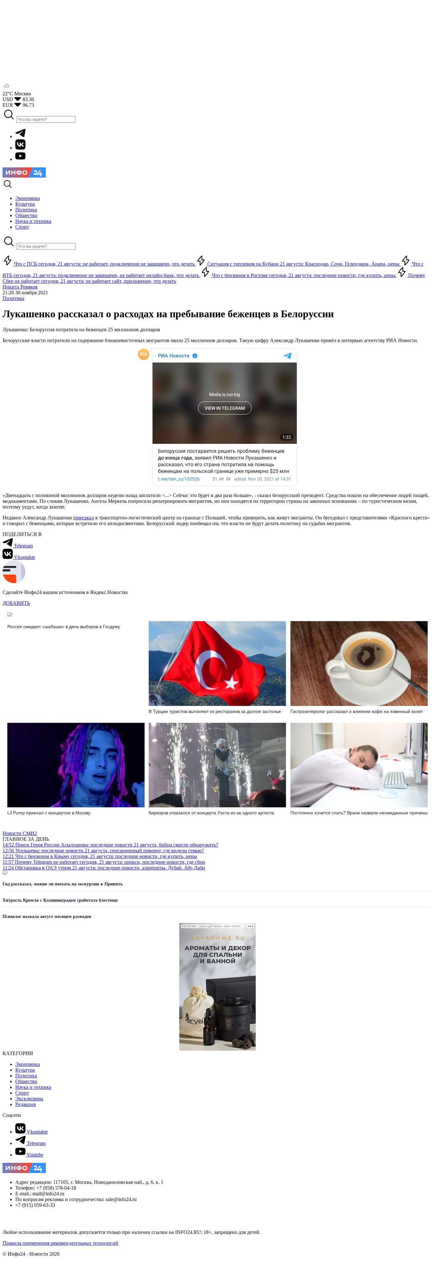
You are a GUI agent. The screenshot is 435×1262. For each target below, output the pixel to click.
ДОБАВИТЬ (16, 603)
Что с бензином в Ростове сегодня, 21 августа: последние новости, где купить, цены (303, 275)
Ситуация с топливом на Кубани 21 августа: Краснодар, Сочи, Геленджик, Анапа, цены (303, 264)
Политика (13, 298)
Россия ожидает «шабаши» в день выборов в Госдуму (63, 626)
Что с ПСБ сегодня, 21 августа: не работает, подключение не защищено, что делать (104, 264)
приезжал (83, 517)
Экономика (27, 1064)
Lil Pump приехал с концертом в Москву (49, 812)
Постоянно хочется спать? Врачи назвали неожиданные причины (359, 812)
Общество (26, 1081)
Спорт (22, 1093)
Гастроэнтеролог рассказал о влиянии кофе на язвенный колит (356, 711)
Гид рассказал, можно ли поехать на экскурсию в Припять (63, 884)
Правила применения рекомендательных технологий (60, 1243)
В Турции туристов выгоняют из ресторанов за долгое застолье (215, 711)
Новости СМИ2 (20, 833)
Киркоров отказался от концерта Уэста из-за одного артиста (211, 812)
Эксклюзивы (29, 1098)
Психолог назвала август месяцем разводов (47, 916)
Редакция (25, 1104)
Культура (25, 1070)
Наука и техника (33, 1087)
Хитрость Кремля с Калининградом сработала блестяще (60, 900)
